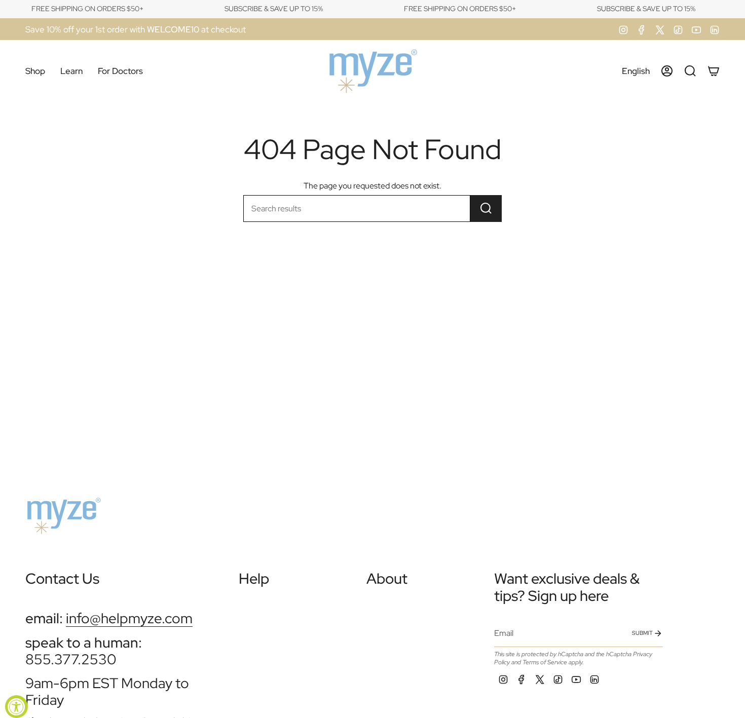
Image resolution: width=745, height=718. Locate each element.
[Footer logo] (63, 512)
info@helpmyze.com (129, 618)
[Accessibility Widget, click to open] (16, 706)
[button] (35, 71)
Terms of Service (545, 662)
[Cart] (713, 71)
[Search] (486, 208)
